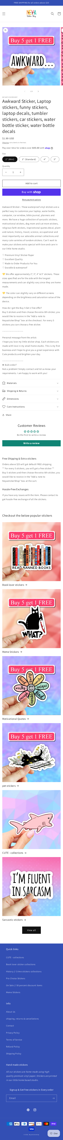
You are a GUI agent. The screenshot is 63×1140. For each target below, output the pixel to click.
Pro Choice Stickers (15, 978)
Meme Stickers (10, 652)
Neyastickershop (34, 1134)
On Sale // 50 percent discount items (24, 985)
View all (31, 930)
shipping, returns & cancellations (22, 1018)
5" (55, 159)
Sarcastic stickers (12, 919)
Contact (10, 1025)
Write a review (31, 443)
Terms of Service (14, 1039)
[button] (3, 13)
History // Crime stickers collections (23, 971)
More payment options (31, 199)
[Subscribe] (53, 1098)
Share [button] (8, 414)
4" (45, 159)
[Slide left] (24, 91)
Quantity (6, 166)
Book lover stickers (13, 585)
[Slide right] (38, 91)
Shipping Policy (13, 1053)
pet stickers (9, 785)
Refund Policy (13, 1046)
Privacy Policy (12, 1032)
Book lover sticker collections (20, 964)
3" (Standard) (29, 159)
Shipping (5, 143)
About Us (10, 1011)
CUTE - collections (12, 852)
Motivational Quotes (14, 718)
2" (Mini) (10, 159)
